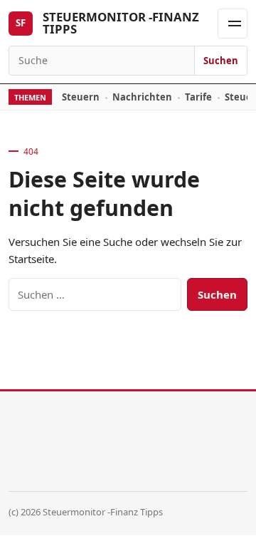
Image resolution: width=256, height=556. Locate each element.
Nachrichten (142, 97)
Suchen (220, 60)
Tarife (198, 97)
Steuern (81, 97)
